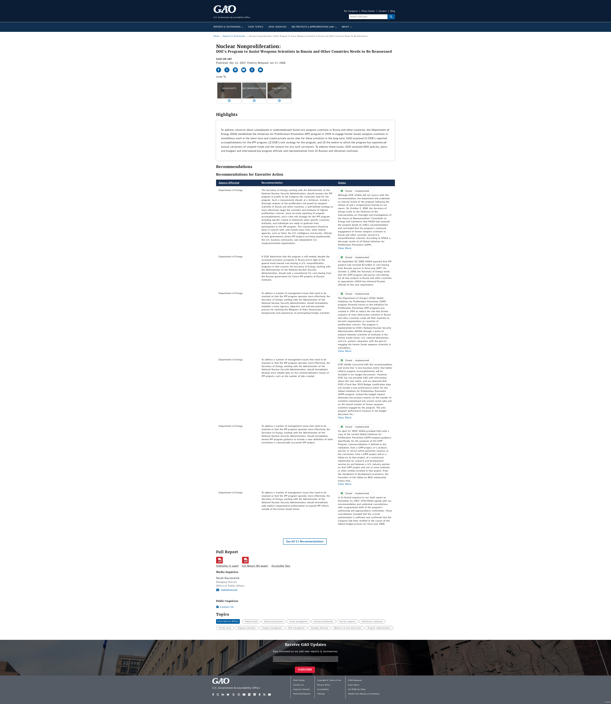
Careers (383, 11)
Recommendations (254, 88)
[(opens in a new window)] (213, 695)
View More (344, 248)
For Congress (351, 11)
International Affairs (228, 621)
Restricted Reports (301, 694)
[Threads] (253, 70)
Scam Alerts (353, 685)
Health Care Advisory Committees (363, 694)
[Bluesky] (245, 70)
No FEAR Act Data (356, 689)
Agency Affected (229, 183)
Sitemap (321, 694)
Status (342, 183)
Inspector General (301, 689)
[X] (228, 70)
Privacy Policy (323, 685)
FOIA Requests (355, 680)
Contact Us (226, 607)
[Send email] (262, 70)
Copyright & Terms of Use (329, 680)
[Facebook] (220, 70)
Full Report (279, 88)
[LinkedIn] (236, 70)
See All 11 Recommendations (304, 541)
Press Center (368, 11)
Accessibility (323, 689)
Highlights (229, 88)
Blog (392, 11)
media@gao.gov (229, 590)
